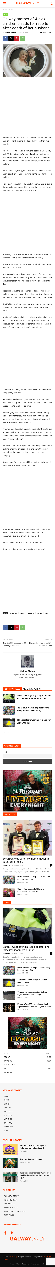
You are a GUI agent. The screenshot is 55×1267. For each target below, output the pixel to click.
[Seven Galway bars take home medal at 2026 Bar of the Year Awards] (27, 837)
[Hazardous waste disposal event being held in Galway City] (9, 710)
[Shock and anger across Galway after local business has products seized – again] (10, 1177)
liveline (47, 613)
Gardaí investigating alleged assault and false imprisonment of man (26, 948)
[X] (11, 38)
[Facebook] (5, 38)
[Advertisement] (27, 107)
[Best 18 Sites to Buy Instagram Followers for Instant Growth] (10, 1149)
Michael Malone (10, 32)
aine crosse (13, 613)
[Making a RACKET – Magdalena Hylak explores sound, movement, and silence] (9, 1007)
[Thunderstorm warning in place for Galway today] (9, 722)
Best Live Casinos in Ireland (31, 1159)
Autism (22, 613)
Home (5, 10)
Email (5, 752)
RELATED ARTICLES (12, 689)
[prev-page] (4, 732)
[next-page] (8, 732)
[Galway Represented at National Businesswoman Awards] (9, 892)
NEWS (11, 10)
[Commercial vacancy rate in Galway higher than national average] (9, 995)
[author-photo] (27, 667)
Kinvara (39, 613)
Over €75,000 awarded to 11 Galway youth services (14, 644)
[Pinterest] (16, 38)
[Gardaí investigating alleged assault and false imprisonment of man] (9, 698)
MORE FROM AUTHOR (32, 689)
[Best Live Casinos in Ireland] (10, 1163)
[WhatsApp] (22, 38)
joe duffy (31, 613)
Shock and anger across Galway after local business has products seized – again (35, 1175)
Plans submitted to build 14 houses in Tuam (40, 644)
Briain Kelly (6, 865)
